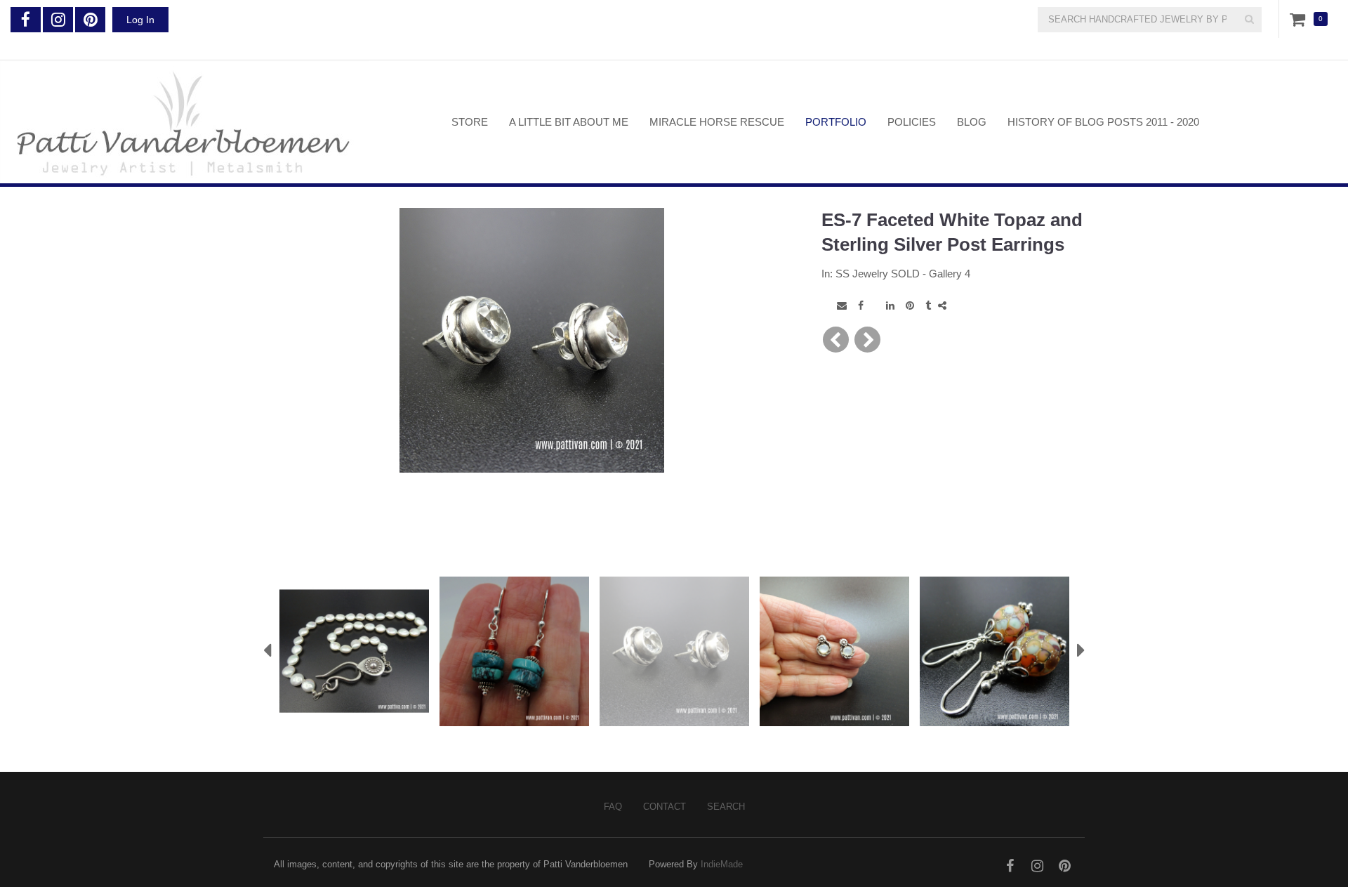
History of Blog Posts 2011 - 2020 (1103, 122)
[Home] (215, 121)
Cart (1300, 19)
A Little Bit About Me (568, 122)
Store (469, 122)
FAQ (613, 806)
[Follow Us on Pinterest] (90, 19)
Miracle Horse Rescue (716, 122)
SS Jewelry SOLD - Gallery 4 (902, 274)
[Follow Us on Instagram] (58, 19)
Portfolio (835, 122)
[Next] (867, 340)
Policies (911, 122)
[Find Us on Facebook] (26, 19)
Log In (140, 19)
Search (726, 806)
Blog (971, 122)
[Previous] (836, 340)
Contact (664, 806)
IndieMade (722, 864)
